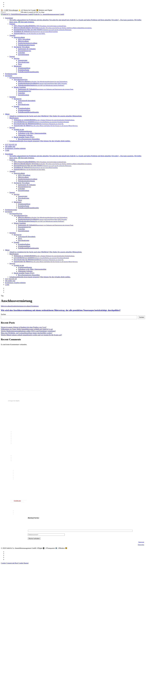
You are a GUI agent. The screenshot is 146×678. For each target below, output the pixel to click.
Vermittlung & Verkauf (18, 440)
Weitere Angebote (20, 223)
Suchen (3, 314)
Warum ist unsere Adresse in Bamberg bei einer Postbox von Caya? (23, 327)
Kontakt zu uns (19, 265)
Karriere (17, 512)
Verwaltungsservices (20, 215)
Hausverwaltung (19, 173)
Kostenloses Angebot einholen (15, 283)
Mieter (7, 250)
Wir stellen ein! (10, 281)
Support (12, 192)
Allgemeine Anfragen (25, 271)
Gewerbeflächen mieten (18, 457)
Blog (16, 514)
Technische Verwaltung (21, 183)
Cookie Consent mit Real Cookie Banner (15, 563)
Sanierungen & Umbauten (27, 185)
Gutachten (21, 188)
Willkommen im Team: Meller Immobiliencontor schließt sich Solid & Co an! (27, 329)
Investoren (8, 212)
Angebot (12, 171)
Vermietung (35, 306)
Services (16, 194)
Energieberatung (23, 190)
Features (12, 160)
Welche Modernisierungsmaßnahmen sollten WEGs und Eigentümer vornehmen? (28, 331)
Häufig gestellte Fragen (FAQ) (24, 273)
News (20, 200)
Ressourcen (17, 235)
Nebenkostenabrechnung (26, 181)
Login (7, 284)
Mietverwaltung (23, 177)
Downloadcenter (23, 198)
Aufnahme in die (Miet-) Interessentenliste (32, 269)
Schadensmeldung (24, 204)
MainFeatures (14, 254)
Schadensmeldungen (25, 267)
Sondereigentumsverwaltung (27, 179)
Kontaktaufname (23, 206)
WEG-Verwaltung (24, 175)
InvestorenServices (15, 213)
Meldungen (17, 202)
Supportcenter (22, 196)
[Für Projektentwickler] (73, 483)
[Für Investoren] (73, 465)
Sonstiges (12, 233)
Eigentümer (9, 154)
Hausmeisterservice (24, 187)
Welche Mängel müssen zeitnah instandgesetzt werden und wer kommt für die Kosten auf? (31, 335)
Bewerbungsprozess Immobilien (29, 275)
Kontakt (16, 242)
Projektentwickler (11, 210)
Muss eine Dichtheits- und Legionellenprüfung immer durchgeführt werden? (26, 333)
